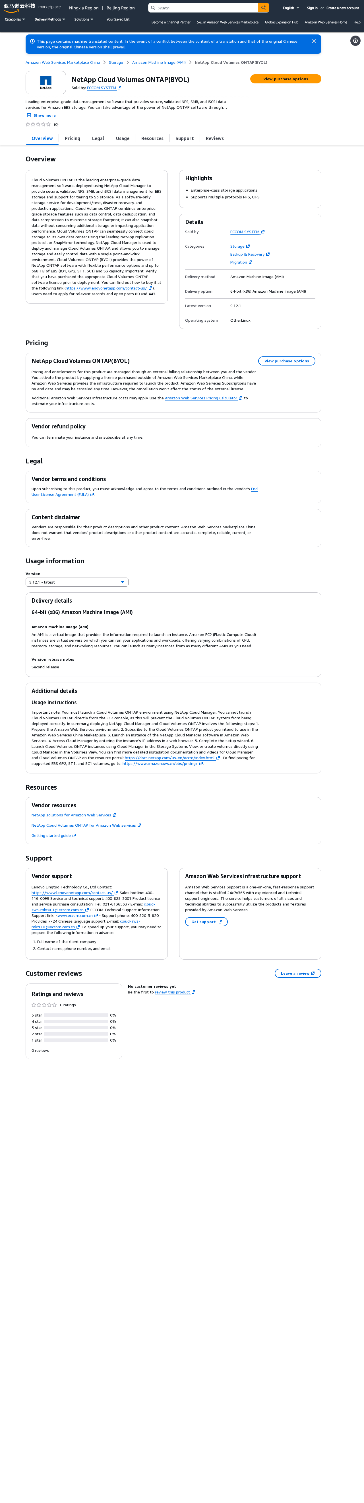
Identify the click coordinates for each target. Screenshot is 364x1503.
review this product (172, 991)
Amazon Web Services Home (326, 22)
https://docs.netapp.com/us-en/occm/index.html (170, 757)
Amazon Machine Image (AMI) (257, 276)
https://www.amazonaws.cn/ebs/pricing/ (160, 763)
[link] (231, 62)
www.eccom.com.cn (75, 915)
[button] (291, 8)
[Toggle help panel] (355, 41)
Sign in (312, 8)
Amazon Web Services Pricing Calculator (201, 397)
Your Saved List (118, 19)
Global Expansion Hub (281, 22)
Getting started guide (51, 835)
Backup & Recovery (247, 254)
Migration (238, 262)
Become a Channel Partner (171, 22)
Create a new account (342, 8)
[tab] (42, 138)
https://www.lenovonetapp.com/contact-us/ (106, 288)
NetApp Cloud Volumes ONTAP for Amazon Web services (84, 825)
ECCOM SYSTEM (101, 87)
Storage (237, 246)
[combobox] (203, 7)
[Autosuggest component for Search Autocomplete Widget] (263, 7)
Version (33, 573)
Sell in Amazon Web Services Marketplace (227, 22)
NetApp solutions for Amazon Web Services (71, 814)
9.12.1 (235, 305)
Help (357, 22)
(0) (56, 124)
